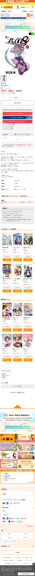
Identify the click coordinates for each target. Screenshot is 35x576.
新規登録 (23, 7)
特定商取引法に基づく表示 (10, 563)
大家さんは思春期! (5, 18)
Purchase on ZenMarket (17, 117)
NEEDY (6, 473)
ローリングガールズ (10, 478)
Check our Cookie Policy (9, 573)
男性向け (25, 11)
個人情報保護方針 (20, 560)
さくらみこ (8, 475)
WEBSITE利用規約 (7, 557)
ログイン (28, 7)
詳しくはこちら (30, 526)
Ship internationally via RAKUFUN (17, 121)
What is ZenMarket (7, 126)
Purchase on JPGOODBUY (17, 113)
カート (8, 330)
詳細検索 (32, 15)
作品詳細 (7, 259)
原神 (24, 18)
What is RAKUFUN (7, 128)
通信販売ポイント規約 (28, 557)
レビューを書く (17, 386)
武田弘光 (7, 477)
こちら (15, 211)
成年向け (10, 11)
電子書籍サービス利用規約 (8, 560)
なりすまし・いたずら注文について (24, 563)
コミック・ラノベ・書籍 (14, 20)
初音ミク (13, 18)
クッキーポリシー (29, 560)
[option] (17, 55)
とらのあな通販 (4, 20)
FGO (6, 480)
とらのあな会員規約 (17, 557)
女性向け (32, 11)
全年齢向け (3, 11)
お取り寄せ (17, 103)
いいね (3, 377)
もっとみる (31, 481)
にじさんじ (19, 18)
